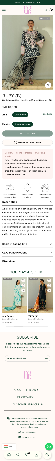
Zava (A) (33, 316)
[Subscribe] (45, 358)
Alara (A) (8, 316)
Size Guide (47, 114)
